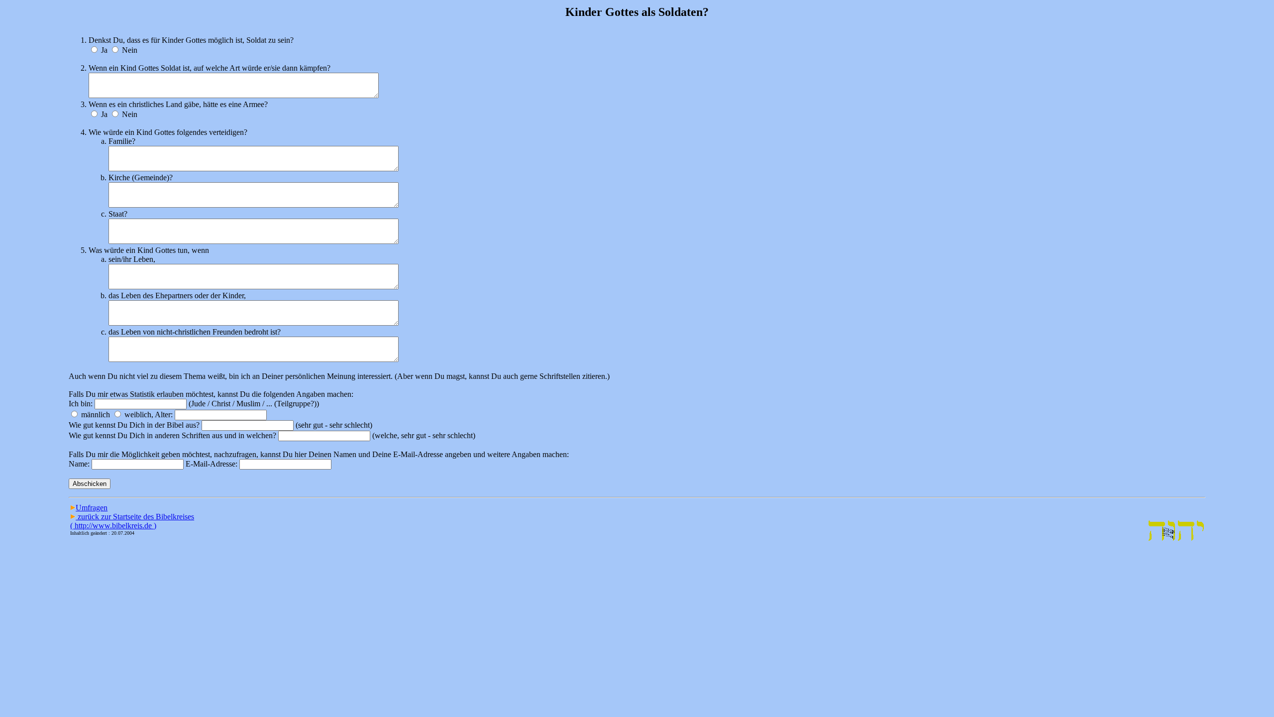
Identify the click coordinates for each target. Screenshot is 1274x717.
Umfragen (91, 507)
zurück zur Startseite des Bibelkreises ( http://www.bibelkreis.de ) (132, 521)
